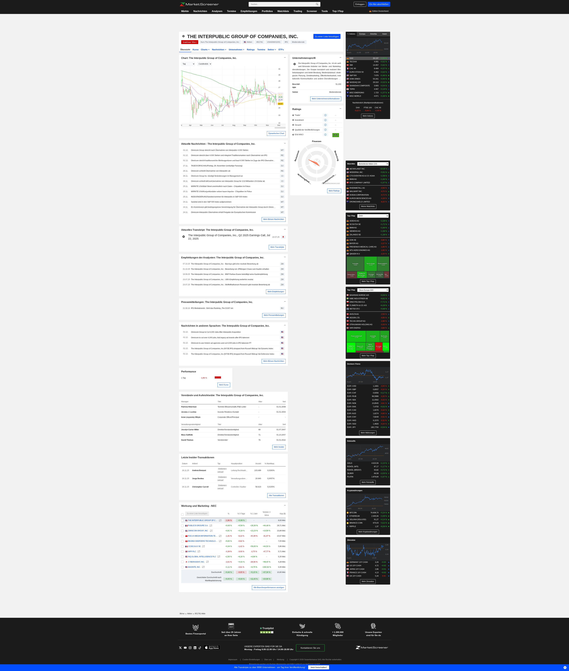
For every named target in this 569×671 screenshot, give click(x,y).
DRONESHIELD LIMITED (360, 202)
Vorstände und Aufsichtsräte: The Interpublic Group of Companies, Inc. (222, 395)
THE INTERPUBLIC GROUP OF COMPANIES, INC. (202, 520)
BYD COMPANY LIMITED (360, 183)
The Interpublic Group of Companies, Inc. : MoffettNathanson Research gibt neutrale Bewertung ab (230, 285)
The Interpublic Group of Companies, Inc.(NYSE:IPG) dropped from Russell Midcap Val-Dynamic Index (232, 349)
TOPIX (352, 89)
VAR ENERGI (355, 328)
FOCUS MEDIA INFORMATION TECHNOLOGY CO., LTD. (202, 536)
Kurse (196, 49)
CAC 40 (353, 68)
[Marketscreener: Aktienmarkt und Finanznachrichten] (199, 4)
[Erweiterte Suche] (317, 4)
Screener (312, 11)
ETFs (281, 49)
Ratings (251, 49)
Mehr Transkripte (277, 247)
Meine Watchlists (368, 206)
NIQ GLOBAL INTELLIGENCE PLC (202, 557)
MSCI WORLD (355, 96)
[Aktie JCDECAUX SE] (203, 546)
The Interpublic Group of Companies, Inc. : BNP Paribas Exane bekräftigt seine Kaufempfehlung (229, 274)
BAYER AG (354, 243)
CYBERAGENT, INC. (196, 562)
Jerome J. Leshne (188, 412)
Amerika (373, 34)
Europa (362, 34)
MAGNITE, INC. (194, 567)
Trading (298, 11)
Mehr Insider (279, 447)
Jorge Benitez (198, 479)
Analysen (217, 11)
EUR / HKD (351, 420)
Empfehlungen (249, 11)
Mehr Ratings (334, 191)
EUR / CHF (351, 393)
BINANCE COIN (356, 523)
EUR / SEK (351, 400)
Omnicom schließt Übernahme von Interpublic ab (210, 171)
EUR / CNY (351, 417)
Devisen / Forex (353, 364)
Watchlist (351, 164)
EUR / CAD (351, 410)
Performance (188, 371)
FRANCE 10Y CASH (358, 573)
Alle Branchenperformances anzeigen (269, 587)
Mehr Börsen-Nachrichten (273, 219)
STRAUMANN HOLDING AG (361, 324)
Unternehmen (236, 49)
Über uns (268, 660)
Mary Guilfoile (187, 435)
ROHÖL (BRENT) (354, 470)
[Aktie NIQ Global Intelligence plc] (218, 556)
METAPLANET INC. (357, 169)
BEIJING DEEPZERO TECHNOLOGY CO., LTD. (202, 541)
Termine (231, 11)
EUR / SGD (351, 424)
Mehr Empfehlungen (276, 292)
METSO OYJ (355, 309)
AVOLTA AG (354, 314)
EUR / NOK (351, 403)
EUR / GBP (351, 389)
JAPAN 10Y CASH (357, 569)
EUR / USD (351, 386)
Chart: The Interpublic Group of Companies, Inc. (209, 58)
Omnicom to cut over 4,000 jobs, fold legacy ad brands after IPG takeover (220, 338)
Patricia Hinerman (188, 407)
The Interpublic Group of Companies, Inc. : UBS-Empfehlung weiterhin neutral (222, 279)
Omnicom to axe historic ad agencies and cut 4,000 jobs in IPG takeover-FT (221, 343)
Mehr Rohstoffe (368, 482)
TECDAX (353, 62)
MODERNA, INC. (356, 172)
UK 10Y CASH (355, 576)
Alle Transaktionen (276, 495)
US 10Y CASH (355, 566)
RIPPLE (353, 526)
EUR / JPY (351, 427)
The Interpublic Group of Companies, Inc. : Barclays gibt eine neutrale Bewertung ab (224, 264)
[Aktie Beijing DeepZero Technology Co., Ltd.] (219, 541)
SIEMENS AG (355, 231)
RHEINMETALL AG (357, 188)
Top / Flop (337, 11)
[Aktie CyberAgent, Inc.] (207, 562)
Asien (384, 34)
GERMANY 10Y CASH (359, 562)
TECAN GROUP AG (357, 321)
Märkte (185, 11)
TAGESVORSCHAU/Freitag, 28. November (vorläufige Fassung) (216, 166)
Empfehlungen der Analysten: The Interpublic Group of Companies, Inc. (222, 257)
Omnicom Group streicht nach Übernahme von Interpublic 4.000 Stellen (219, 150)
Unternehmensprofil (304, 58)
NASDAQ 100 (355, 82)
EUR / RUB (351, 396)
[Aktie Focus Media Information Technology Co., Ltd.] (219, 536)
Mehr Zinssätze (368, 581)
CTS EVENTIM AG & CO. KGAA (362, 176)
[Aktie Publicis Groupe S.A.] (210, 525)
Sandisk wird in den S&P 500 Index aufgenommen (211, 202)
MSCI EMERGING (357, 93)
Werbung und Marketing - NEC (199, 506)
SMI (351, 65)
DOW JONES (355, 79)
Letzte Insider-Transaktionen (197, 457)
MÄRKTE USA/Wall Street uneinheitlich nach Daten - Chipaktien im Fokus (220, 186)
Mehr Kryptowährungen (367, 532)
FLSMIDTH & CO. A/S (358, 305)
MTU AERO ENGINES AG (360, 250)
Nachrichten (200, 11)
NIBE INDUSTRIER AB (359, 299)
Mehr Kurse (223, 385)
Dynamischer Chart (276, 133)
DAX (351, 58)
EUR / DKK (351, 407)
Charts (204, 49)
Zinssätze (351, 540)
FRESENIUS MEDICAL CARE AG (363, 247)
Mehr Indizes (368, 116)
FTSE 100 (368, 108)
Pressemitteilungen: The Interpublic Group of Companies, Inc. (217, 302)
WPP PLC (192, 551)
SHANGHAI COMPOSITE (360, 86)
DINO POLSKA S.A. (357, 302)
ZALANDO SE (355, 235)
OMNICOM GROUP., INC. (198, 531)
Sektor (271, 49)
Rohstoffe (351, 441)
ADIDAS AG (354, 221)
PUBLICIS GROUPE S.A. (198, 526)
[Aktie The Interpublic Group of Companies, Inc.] (219, 520)
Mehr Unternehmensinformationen (326, 99)
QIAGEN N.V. (355, 254)
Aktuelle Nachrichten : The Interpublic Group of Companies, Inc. (218, 144)
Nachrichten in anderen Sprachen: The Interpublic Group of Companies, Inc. (225, 326)
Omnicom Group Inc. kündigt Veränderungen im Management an (217, 176)
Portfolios (267, 11)
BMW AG (353, 179)
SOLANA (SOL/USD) (358, 519)
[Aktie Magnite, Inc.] (202, 567)
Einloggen (360, 4)
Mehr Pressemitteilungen (274, 315)
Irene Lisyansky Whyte (190, 417)
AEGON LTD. (355, 318)
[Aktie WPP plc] (198, 551)
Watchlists (283, 11)
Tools (325, 11)
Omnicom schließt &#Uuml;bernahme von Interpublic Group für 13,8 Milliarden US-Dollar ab (228, 181)
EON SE (353, 240)
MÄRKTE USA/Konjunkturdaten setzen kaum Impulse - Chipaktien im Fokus (221, 192)
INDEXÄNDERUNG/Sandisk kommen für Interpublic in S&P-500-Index (219, 197)
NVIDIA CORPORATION (359, 195)
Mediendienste (335, 92)
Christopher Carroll (200, 487)
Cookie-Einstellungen (251, 660)
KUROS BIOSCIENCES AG (360, 198)
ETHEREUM (355, 516)
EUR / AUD (351, 413)
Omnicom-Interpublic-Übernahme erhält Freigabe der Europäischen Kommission (223, 212)
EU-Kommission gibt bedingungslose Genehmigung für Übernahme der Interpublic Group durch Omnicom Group (233, 207)
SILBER (350, 473)
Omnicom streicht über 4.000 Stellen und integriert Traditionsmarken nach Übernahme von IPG (229, 155)
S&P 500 (353, 75)
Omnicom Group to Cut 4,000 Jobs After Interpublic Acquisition (216, 332)
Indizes (352, 34)
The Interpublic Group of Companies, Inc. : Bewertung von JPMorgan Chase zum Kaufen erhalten (230, 269)
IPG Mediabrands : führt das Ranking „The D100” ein (212, 308)
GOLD (349, 463)
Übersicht (185, 49)
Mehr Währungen (368, 433)
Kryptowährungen (354, 491)
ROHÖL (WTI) (352, 467)
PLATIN (350, 477)
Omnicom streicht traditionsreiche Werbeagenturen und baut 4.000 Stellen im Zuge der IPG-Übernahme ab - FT (233, 161)
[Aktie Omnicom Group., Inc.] (210, 530)
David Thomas (187, 440)
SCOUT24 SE (355, 224)
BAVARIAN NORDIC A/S (359, 295)
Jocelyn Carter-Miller (190, 430)
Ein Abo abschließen (379, 4)
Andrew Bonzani (199, 470)
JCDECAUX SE (194, 546)
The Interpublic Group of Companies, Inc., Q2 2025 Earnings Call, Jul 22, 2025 (229, 237)
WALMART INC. (356, 191)
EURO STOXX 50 (357, 72)
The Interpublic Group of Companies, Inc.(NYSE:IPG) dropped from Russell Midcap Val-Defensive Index (232, 354)
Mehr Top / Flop (368, 281)
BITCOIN (353, 513)
